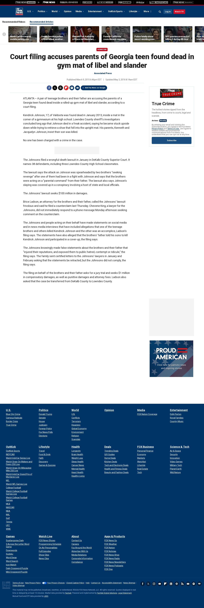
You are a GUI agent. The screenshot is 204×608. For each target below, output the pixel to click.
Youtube (159, 584)
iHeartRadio (199, 584)
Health (76, 446)
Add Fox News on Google (95, 88)
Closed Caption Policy (75, 583)
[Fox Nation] (87, 2)
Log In (168, 11)
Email (77, 87)
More (146, 11)
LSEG (46, 596)
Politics (42, 11)
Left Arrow (4, 34)
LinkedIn (171, 584)
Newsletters (188, 584)
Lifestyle (133, 11)
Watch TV (179, 11)
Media (79, 11)
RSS (182, 584)
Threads (60, 87)
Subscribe (171, 140)
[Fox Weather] (124, 2)
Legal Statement (125, 593)
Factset (68, 593)
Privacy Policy (158, 128)
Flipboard (66, 87)
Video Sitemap (18, 586)
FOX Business (145, 446)
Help (87, 583)
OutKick (11, 446)
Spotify (193, 584)
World (55, 11)
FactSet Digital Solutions (107, 593)
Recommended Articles (41, 22)
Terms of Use (173, 128)
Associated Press (103, 73)
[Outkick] (140, 2)
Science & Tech (179, 446)
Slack (176, 584)
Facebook (49, 87)
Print (71, 87)
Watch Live (45, 536)
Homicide (102, 49)
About (75, 536)
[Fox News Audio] (105, 2)
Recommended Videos (13, 22)
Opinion (67, 11)
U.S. (29, 11)
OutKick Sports (115, 11)
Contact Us (95, 583)
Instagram (154, 584)
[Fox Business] (69, 2)
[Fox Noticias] (158, 2)
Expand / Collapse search (160, 11)
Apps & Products (114, 536)
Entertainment (95, 11)
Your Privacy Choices (56, 583)
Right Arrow (198, 34)
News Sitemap (129, 583)
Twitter (54, 87)
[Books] (183, 2)
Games (10, 536)
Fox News (19, 11)
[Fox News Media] (49, 2)
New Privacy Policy (33, 583)
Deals (107, 446)
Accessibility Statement (112, 583)
